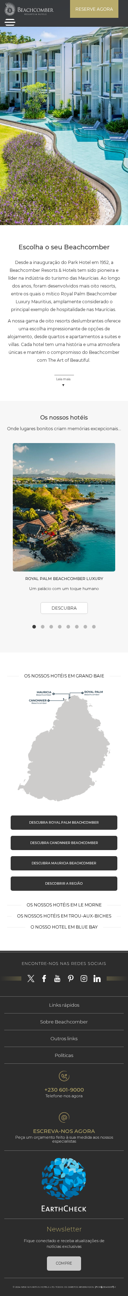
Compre (64, 1263)
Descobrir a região (64, 883)
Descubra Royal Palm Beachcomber (64, 822)
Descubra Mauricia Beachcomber (64, 863)
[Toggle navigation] (10, 22)
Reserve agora (94, 9)
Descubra (64, 608)
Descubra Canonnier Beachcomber (64, 843)
